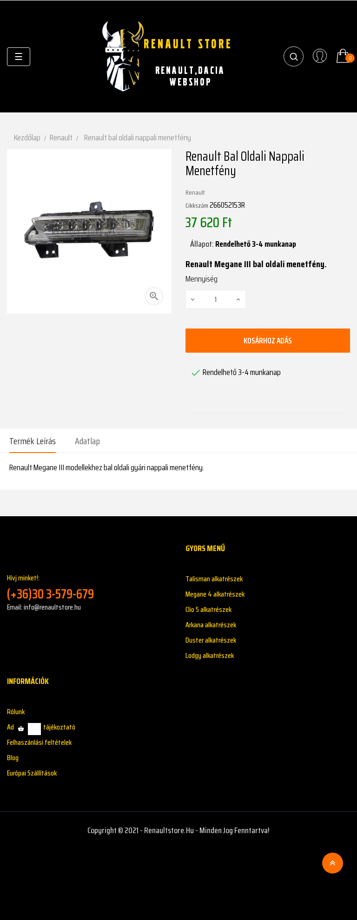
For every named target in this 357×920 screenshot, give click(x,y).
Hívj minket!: (50, 587)
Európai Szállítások (32, 773)
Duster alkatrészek (210, 640)
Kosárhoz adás (268, 341)
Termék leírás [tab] (32, 441)
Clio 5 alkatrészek (208, 609)
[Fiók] (320, 56)
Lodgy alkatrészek (209, 655)
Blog (13, 757)
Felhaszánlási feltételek (39, 742)
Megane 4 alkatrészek (215, 594)
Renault (195, 192)
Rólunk (16, 711)
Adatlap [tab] (87, 441)
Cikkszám (196, 205)
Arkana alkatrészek (210, 625)
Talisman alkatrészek (214, 579)
